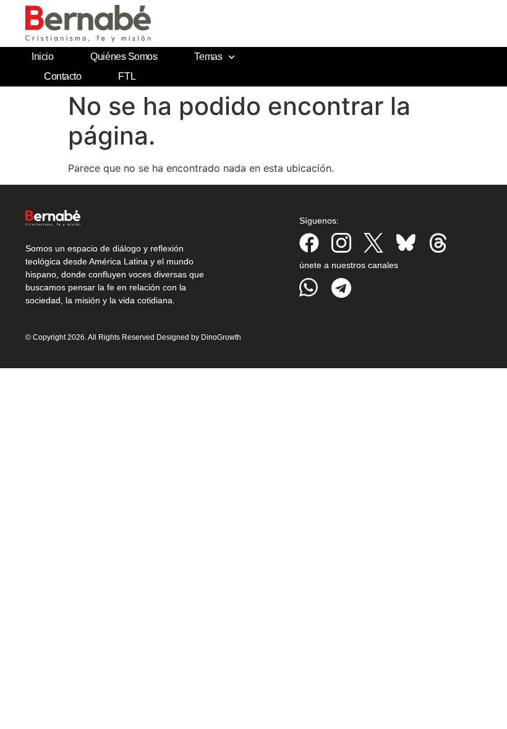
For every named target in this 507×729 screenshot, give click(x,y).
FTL (126, 76)
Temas (208, 56)
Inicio (42, 56)
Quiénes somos (123, 56)
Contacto (62, 76)
